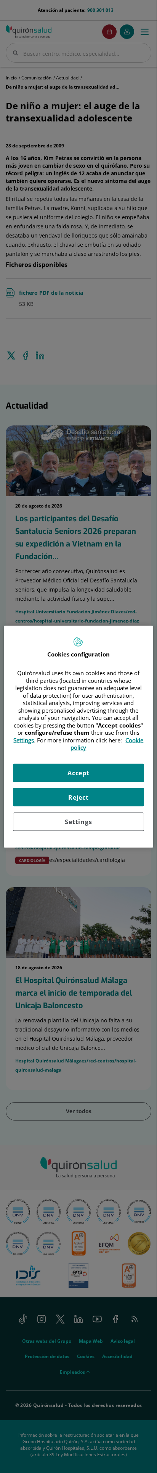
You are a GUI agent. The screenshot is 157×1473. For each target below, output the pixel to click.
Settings (78, 821)
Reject (78, 797)
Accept (78, 772)
